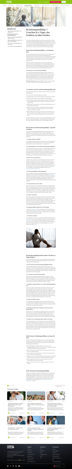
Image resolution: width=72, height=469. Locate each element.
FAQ (40, 458)
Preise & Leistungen (56, 454)
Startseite (40, 1)
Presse (41, 452)
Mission (41, 449)
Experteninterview (30, 458)
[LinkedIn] (16, 466)
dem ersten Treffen (29, 220)
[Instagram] (13, 466)
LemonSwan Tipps (30, 454)
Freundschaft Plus (36, 168)
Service (41, 456)
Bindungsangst (51, 173)
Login (64, 1)
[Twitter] (7, 466)
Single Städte (29, 456)
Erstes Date (29, 450)
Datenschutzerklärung (56, 458)
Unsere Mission (46, 1)
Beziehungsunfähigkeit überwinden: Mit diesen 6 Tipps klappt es (15, 41)
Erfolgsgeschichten (43, 454)
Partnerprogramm (55, 450)
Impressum (54, 452)
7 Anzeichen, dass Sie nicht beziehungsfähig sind (13, 34)
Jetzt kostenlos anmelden (55, 1)
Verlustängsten (34, 209)
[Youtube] (19, 466)
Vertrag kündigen (55, 456)
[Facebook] (10, 466)
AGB (53, 459)
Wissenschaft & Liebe (31, 461)
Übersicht (29, 449)
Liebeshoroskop (30, 459)
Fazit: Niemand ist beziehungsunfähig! (15, 46)
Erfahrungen (42, 450)
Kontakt (53, 449)
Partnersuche (29, 452)
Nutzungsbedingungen (56, 461)
